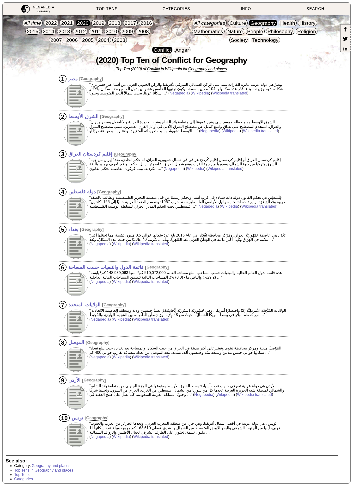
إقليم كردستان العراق (90, 153)
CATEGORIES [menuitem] (176, 9)
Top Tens (22, 475)
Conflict (153, 69)
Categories (23, 479)
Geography (91, 78)
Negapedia (179, 93)
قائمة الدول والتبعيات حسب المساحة (106, 266)
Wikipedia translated (229, 93)
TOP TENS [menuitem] (107, 9)
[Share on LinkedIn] (345, 49)
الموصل (76, 342)
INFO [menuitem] (246, 9)
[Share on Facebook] (345, 29)
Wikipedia (200, 93)
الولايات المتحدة (84, 304)
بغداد (73, 229)
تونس (77, 417)
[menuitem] (37, 9)
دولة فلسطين (82, 191)
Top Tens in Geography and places (43, 470)
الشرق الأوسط (83, 116)
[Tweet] (345, 39)
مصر (73, 78)
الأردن (74, 379)
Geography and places (207, 69)
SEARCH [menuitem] (315, 9)
